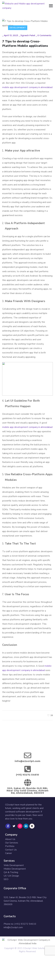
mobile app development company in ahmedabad (27, 87)
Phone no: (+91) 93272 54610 (20, 924)
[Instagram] (19, 826)
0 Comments (44, 35)
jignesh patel (27, 35)
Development (18, 28)
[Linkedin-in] (25, 826)
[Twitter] (13, 826)
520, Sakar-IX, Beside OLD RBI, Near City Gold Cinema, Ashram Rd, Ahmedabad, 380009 (25, 901)
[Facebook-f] (7, 826)
